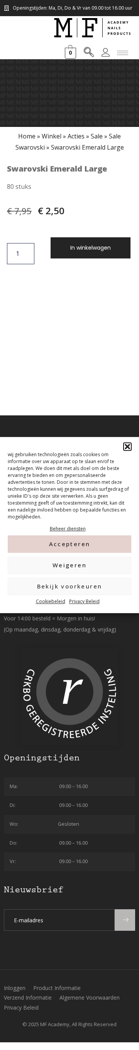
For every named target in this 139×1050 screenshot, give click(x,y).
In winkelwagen (90, 248)
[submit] (125, 920)
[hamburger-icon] (122, 53)
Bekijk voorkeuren (69, 586)
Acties (76, 136)
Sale (97, 136)
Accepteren (69, 544)
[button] (127, 446)
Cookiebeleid (50, 601)
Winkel (51, 136)
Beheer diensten (68, 528)
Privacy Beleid (84, 601)
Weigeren (69, 565)
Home (27, 136)
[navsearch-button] (89, 53)
